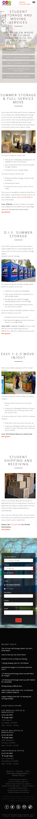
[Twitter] (12, 807)
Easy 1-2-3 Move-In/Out (18, 63)
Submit (18, 620)
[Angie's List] (24, 807)
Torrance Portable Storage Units (18, 781)
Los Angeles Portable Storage (18, 788)
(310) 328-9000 (25, 197)
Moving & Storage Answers (17, 773)
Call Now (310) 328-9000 (24, 3)
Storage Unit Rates (28, 786)
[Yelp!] (18, 807)
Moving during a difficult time (11, 686)
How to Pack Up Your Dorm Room (13, 655)
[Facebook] (7, 807)
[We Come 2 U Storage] (7, 3)
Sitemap (19, 771)
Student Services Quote (18, 76)
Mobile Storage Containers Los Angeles (18, 784)
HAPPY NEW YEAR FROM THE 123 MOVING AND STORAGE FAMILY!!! (17, 691)
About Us (10, 771)
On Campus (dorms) (13, 585)
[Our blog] (30, 807)
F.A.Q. (27, 771)
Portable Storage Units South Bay (18, 792)
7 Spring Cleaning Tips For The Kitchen (15, 663)
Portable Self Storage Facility (11, 786)
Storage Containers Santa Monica (17, 790)
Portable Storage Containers (18, 779)
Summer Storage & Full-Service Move (18, 51)
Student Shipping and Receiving (18, 70)
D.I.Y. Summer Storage (18, 57)
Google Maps (8, 717)
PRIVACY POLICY (18, 775)
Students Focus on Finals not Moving (14, 659)
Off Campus (10, 588)
